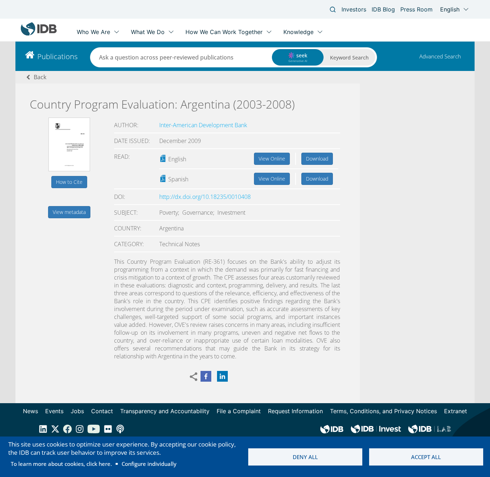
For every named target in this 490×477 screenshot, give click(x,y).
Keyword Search (349, 57)
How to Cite (69, 181)
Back (40, 77)
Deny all (305, 457)
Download (317, 158)
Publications (57, 56)
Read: (122, 157)
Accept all (426, 457)
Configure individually (149, 463)
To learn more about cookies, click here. (61, 463)
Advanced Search (440, 56)
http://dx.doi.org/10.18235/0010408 (205, 197)
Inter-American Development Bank (203, 125)
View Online (272, 158)
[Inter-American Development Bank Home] (39, 33)
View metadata (69, 212)
